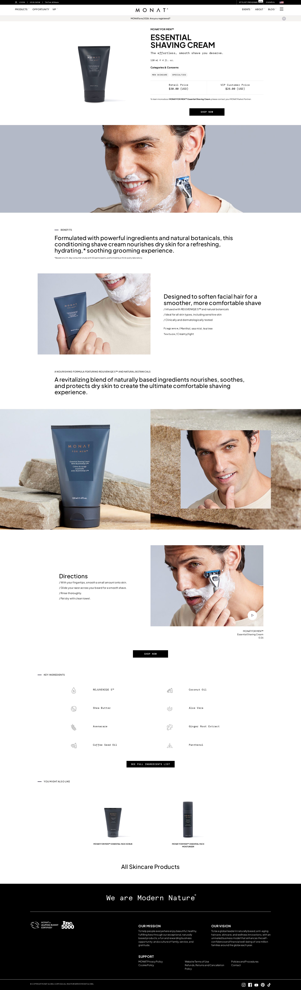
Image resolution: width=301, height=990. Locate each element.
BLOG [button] (271, 9)
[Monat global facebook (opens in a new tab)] (249, 985)
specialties (179, 75)
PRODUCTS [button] (21, 9)
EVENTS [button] (246, 9)
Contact (236, 965)
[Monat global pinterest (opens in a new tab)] (261, 985)
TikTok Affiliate (52, 2)
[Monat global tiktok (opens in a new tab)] (268, 985)
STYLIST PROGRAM (248, 2)
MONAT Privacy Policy (150, 961)
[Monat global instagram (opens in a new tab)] (242, 985)
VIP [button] (54, 9)
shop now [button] (207, 111)
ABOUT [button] (259, 9)
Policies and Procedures (245, 961)
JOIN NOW (35, 2)
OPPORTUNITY (40, 9)
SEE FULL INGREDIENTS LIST (150, 764)
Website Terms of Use (197, 961)
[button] (282, 2)
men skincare (159, 75)
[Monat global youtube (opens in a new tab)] (255, 985)
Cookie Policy (146, 965)
